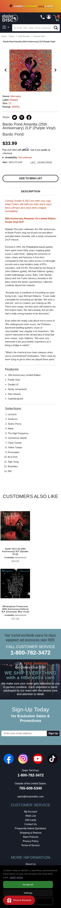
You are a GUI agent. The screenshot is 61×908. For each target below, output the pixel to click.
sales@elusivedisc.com (30, 796)
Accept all (28, 884)
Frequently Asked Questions (30, 828)
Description (30, 191)
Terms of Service (30, 845)
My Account (30, 811)
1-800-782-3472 (30, 652)
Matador (14, 99)
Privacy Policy (30, 841)
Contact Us (30, 824)
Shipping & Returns (30, 832)
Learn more (16, 877)
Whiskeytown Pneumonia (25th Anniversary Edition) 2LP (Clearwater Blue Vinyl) (15, 609)
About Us (30, 864)
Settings (28, 892)
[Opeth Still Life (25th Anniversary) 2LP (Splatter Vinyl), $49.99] (15, 525)
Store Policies (30, 837)
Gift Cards (30, 820)
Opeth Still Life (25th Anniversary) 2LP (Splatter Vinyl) (15, 551)
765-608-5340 (30, 788)
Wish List (30, 815)
